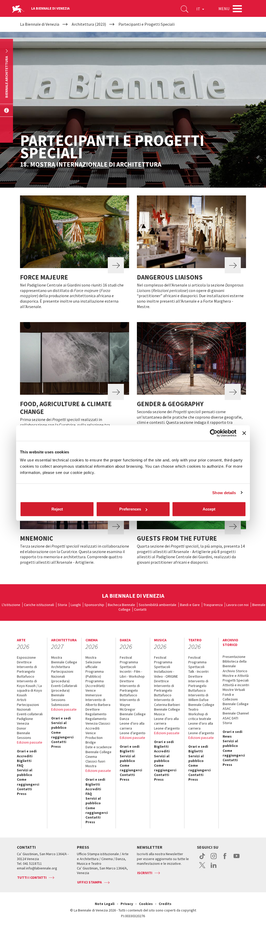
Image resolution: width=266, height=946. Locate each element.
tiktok (202, 859)
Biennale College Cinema (98, 754)
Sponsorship (94, 604)
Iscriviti (144, 872)
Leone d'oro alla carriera (166, 721)
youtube (236, 859)
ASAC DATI (230, 718)
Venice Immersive (93, 692)
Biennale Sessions (24, 735)
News (227, 736)
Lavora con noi (237, 604)
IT (198, 8)
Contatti (140, 609)
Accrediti (24, 756)
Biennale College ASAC (236, 706)
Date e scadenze (98, 747)
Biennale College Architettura (64, 664)
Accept (209, 509)
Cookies (146, 903)
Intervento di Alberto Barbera (97, 702)
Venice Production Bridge (94, 738)
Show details (224, 492)
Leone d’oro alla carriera (132, 725)
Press (21, 793)
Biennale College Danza (133, 716)
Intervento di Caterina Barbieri (167, 702)
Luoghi (76, 604)
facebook (225, 859)
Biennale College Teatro (201, 707)
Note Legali (105, 903)
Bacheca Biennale (121, 604)
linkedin (213, 868)
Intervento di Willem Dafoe (198, 697)
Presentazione (234, 656)
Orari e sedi (27, 751)
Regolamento (96, 714)
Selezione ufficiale (93, 664)
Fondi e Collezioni (230, 697)
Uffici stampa (89, 882)
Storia (62, 604)
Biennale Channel (236, 713)
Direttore (92, 709)
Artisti (21, 699)
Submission (60, 704)
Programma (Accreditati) (95, 683)
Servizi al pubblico (24, 772)
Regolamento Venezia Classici (97, 721)
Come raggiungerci (28, 781)
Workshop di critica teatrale (199, 716)
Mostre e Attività (236, 675)
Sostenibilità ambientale (157, 604)
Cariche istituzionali (39, 604)
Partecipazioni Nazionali (28, 707)
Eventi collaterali (30, 714)
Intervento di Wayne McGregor (130, 704)
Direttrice (24, 662)
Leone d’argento (132, 733)
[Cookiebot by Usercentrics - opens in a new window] (213, 433)
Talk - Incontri (198, 671)
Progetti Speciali (236, 680)
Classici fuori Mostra (95, 763)
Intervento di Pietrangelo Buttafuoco (27, 671)
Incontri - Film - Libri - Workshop (132, 673)
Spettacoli (128, 666)
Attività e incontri (236, 685)
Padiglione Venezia (25, 721)
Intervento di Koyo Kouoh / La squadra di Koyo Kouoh (29, 688)
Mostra (56, 657)
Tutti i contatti (31, 877)
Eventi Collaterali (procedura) (64, 688)
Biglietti (24, 760)
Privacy (127, 903)
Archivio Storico (235, 671)
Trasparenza (213, 604)
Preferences (130, 509)
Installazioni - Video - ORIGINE (166, 673)
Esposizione (26, 657)
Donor (21, 728)
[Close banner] (244, 433)
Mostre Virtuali (234, 689)
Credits (165, 903)
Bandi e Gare (190, 604)
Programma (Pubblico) (94, 673)
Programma (129, 662)
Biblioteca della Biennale (235, 663)
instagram (213, 859)
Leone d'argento (167, 728)
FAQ (20, 765)
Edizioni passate (29, 742)
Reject (57, 509)
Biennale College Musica (167, 711)
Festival (126, 657)
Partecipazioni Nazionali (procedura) (62, 676)
